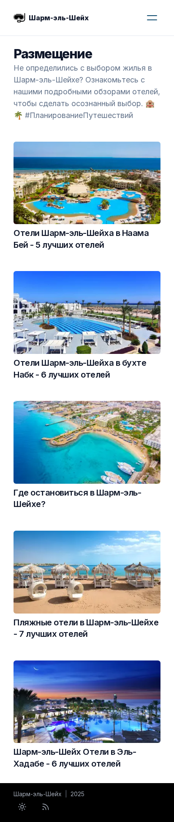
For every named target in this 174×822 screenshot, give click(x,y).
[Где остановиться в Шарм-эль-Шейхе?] (87, 442)
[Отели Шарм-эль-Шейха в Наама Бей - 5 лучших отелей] (87, 183)
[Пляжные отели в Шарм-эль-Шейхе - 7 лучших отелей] (87, 572)
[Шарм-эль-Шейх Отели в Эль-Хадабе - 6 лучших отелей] (87, 701)
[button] (152, 17)
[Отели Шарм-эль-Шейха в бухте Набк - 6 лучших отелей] (87, 312)
